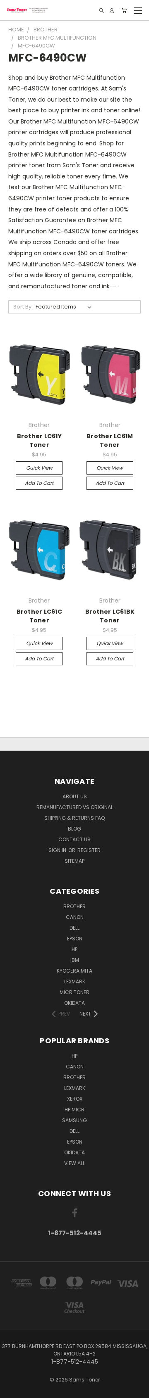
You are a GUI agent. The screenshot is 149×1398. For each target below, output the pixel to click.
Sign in (57, 850)
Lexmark (74, 981)
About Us (74, 796)
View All (74, 1163)
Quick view (39, 467)
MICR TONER (74, 992)
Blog (74, 828)
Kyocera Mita (74, 970)
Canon (75, 917)
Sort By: (23, 307)
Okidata (74, 1152)
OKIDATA (74, 1002)
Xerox (74, 1098)
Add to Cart (39, 483)
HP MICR (74, 1109)
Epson (74, 938)
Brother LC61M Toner (110, 440)
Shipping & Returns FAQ (74, 817)
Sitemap (74, 860)
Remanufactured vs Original (74, 807)
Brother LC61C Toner (39, 616)
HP (74, 949)
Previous (12, 1389)
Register (89, 850)
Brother (74, 906)
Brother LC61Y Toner (39, 440)
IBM (74, 960)
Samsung (74, 1120)
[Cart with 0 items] (124, 10)
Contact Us (74, 839)
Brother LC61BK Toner (110, 616)
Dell (74, 927)
